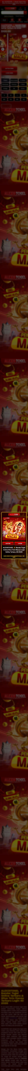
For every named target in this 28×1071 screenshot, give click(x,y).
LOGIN (20, 543)
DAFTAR (8, 543)
